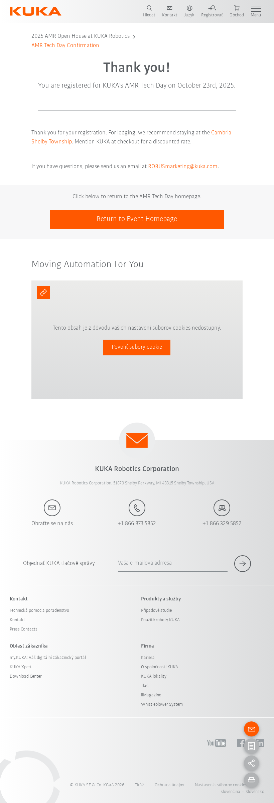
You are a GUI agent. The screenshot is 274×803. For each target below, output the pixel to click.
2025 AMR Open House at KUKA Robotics (80, 36)
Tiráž (139, 785)
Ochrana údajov (169, 785)
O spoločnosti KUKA (159, 667)
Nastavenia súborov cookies (221, 785)
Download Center (26, 676)
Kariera (148, 657)
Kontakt (17, 619)
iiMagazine (151, 695)
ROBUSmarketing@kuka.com (183, 167)
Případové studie (156, 610)
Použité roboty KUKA (160, 619)
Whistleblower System (162, 704)
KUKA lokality (153, 676)
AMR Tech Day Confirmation (65, 46)
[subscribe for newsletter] (242, 563)
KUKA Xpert (21, 667)
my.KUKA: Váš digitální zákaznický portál (48, 657)
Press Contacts (23, 629)
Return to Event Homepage (137, 219)
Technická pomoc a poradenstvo (39, 610)
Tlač (144, 685)
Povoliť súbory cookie (137, 347)
